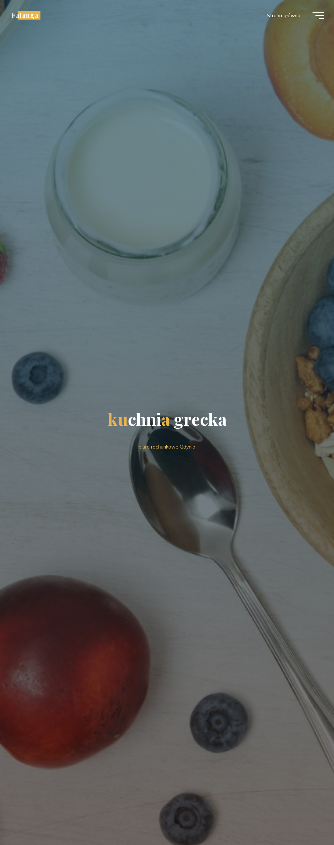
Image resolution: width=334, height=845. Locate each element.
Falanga (25, 15)
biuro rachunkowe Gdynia (167, 447)
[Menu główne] (318, 15)
